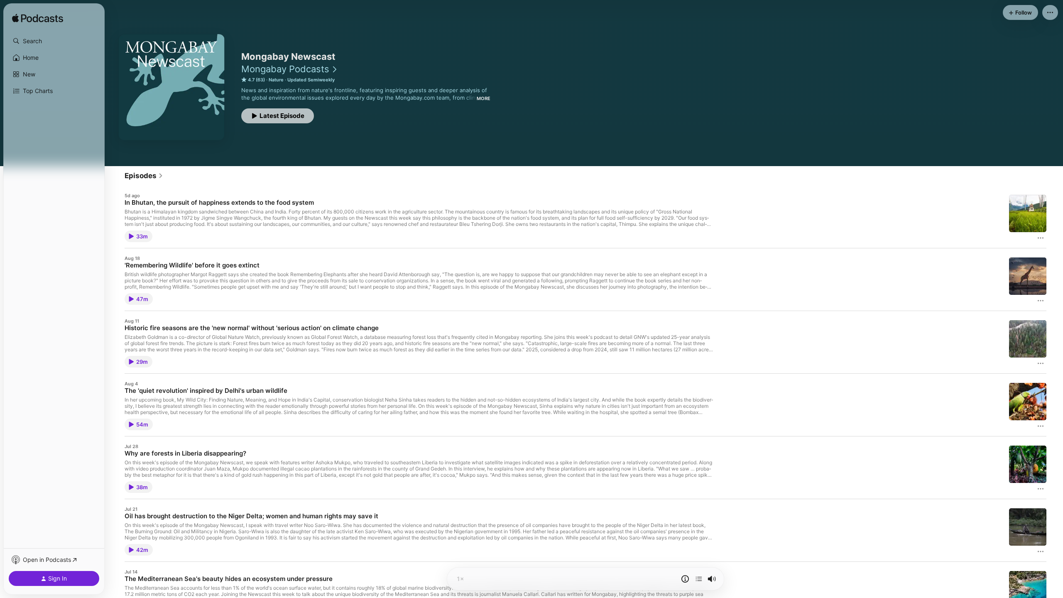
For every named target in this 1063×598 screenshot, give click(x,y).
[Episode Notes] (685, 579)
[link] (144, 175)
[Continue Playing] (699, 579)
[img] (37, 19)
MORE (483, 98)
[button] (54, 41)
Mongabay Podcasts (285, 69)
